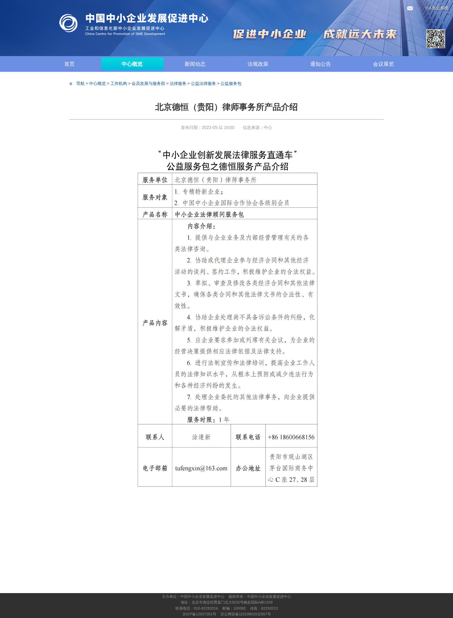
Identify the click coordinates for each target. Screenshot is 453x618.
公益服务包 (230, 83)
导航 (80, 83)
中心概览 (132, 64)
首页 (69, 64)
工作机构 (118, 83)
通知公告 (320, 64)
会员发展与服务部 (148, 83)
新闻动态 (195, 64)
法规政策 (257, 64)
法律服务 (178, 83)
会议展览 (383, 64)
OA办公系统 (437, 8)
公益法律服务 (203, 83)
